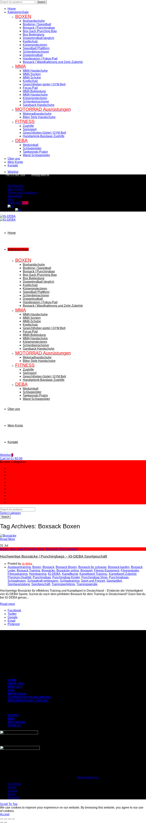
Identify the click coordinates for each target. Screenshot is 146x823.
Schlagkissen (17, 580)
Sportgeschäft (40, 584)
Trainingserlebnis (63, 584)
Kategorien (18, 12)
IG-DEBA (54, 573)
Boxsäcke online (67, 570)
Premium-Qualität (19, 577)
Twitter (12, 613)
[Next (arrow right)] (5, 822)
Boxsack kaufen (118, 567)
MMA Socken (32, 74)
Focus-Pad (30, 87)
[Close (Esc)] (1, 818)
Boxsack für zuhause (92, 567)
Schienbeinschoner (36, 51)
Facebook (14, 610)
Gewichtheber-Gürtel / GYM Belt (44, 132)
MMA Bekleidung (34, 91)
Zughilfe (28, 125)
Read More (7, 539)
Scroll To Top (8, 804)
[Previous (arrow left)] (1, 822)
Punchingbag (42, 577)
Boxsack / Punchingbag (39, 27)
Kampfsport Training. (93, 573)
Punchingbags (119, 577)
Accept (4, 814)
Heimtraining (37, 573)
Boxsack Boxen (66, 567)
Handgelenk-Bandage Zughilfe (43, 136)
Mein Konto (15, 162)
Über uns (14, 158)
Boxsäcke (48, 570)
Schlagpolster (32, 148)
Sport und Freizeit (93, 580)
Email (11, 620)
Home (12, 8)
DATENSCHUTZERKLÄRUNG (29, 697)
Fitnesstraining (18, 573)
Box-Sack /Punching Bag (40, 31)
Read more (7, 604)
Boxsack (48, 567)
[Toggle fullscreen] (9, 818)
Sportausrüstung (19, 584)
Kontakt (13, 165)
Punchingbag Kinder (66, 577)
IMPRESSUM (17, 694)
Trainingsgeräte (87, 584)
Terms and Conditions (22, 192)
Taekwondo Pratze (35, 151)
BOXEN (13, 715)
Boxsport (86, 570)
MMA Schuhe (32, 77)
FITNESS (14, 725)
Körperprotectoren (35, 44)
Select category (10, 513)
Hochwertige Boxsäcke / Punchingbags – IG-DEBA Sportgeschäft (53, 556)
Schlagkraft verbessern (42, 580)
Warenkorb (15, 196)
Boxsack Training (28, 570)
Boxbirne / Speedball (37, 24)
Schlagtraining (69, 580)
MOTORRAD (17, 722)
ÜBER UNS (16, 683)
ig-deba (27, 563)
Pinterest (14, 624)
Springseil (29, 129)
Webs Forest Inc (88, 777)
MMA (11, 718)
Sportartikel (114, 580)
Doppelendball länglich (38, 38)
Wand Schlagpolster (36, 155)
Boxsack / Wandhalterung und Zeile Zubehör (53, 62)
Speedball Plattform (36, 48)
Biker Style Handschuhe (39, 117)
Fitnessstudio (130, 570)
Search (41, 2)
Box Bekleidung (33, 34)
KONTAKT (18, 203)
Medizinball (30, 144)
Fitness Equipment (106, 570)
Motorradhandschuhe (37, 113)
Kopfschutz (30, 41)
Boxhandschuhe (34, 20)
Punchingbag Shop (94, 577)
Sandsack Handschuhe (38, 105)
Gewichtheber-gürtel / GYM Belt (44, 84)
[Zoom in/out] (12, 818)
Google (12, 617)
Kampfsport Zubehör (122, 573)
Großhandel (16, 185)
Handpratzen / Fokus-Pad (40, 58)
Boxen (4, 549)
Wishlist (6, 455)
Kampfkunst (70, 573)
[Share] (5, 818)
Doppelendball (33, 55)
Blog (11, 199)
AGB (11, 690)
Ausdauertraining (19, 567)
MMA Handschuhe (35, 70)
